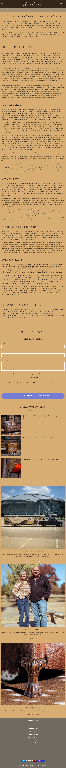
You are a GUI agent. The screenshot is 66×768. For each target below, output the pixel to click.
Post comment (33, 377)
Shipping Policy (33, 728)
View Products (33, 560)
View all (33, 410)
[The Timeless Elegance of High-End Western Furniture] (11, 425)
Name (3, 343)
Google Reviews (33, 720)
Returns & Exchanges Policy (33, 740)
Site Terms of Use (33, 737)
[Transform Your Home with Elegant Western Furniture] (11, 446)
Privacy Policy (40, 382)
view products (33, 714)
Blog (33, 726)
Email (3, 351)
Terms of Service (52, 382)
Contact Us (33, 723)
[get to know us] (33, 595)
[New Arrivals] (33, 674)
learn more (33, 638)
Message (5, 360)
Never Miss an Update (32, 748)
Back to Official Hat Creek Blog (34, 396)
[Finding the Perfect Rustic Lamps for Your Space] (11, 468)
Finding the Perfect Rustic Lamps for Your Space (42, 459)
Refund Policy (33, 743)
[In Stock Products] (33, 517)
